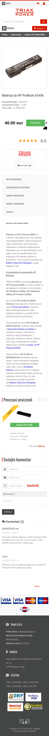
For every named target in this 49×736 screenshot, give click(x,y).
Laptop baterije (16, 34)
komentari (25, 165)
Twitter (27, 721)
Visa (33, 697)
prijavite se (39, 3)
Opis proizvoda (13, 179)
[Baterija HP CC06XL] (24, 414)
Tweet (36, 586)
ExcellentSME (33, 707)
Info (3, 3)
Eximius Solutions (29, 731)
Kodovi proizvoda (15, 195)
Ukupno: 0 (41, 28)
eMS (16, 697)
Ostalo (9, 212)
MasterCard (15, 707)
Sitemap (36, 729)
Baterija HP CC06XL (24, 425)
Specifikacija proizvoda (18, 187)
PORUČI (35, 122)
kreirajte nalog (45, 3)
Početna (4, 34)
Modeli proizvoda (15, 203)
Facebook (21, 721)
